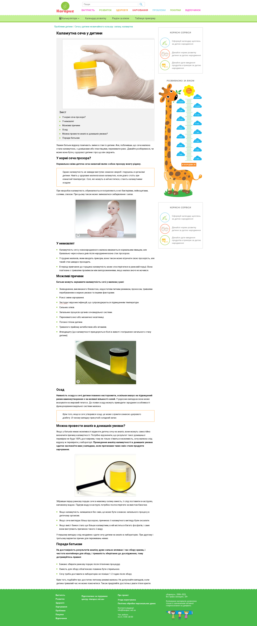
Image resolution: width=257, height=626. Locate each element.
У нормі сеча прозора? (74, 117)
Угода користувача (127, 600)
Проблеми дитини (63, 26)
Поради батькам (71, 138)
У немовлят (68, 121)
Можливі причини (71, 125)
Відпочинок (193, 10)
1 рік (180, 110)
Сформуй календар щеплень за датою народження (186, 42)
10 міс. (180, 119)
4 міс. (181, 145)
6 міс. (181, 137)
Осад (65, 129)
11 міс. (197, 115)
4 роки (197, 97)
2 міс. (181, 154)
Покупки (175, 10)
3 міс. (197, 150)
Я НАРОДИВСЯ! (189, 165)
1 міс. (197, 159)
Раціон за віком (120, 18)
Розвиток (105, 10)
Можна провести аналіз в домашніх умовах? (85, 133)
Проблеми (159, 10)
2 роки (197, 106)
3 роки (180, 102)
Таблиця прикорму (145, 18)
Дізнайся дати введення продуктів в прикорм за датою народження (186, 65)
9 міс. (197, 123)
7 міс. (197, 132)
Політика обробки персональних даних (137, 603)
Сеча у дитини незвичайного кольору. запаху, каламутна (104, 26)
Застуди (63, 302)
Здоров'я (122, 10)
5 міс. (197, 141)
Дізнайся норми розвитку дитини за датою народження (186, 53)
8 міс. (181, 128)
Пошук (141, 4)
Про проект (123, 595)
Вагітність (88, 10)
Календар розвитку (95, 18)
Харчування (140, 10)
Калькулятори (69, 18)
